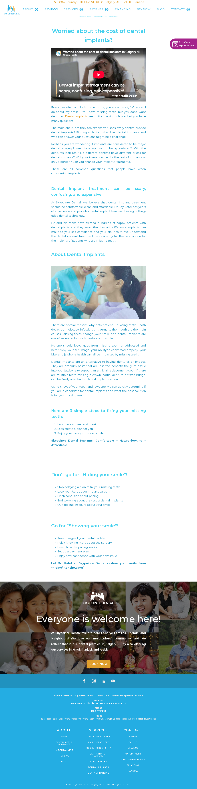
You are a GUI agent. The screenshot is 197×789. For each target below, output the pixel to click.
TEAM (64, 737)
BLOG (161, 9)
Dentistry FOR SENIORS (98, 755)
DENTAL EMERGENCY (98, 737)
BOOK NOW (98, 664)
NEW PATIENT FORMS (133, 760)
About (28, 9)
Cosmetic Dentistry (98, 748)
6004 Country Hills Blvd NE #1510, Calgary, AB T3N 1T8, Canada (101, 2)
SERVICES (71, 9)
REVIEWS (64, 756)
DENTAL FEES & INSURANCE (64, 743)
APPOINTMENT (133, 754)
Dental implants (76, 116)
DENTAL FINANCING (98, 773)
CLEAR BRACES (98, 762)
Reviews (51, 9)
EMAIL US (133, 748)
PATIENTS (96, 9)
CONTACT (178, 9)
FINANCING (133, 765)
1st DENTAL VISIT (64, 750)
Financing (123, 9)
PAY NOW (133, 771)
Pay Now (144, 9)
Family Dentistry (98, 742)
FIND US (133, 737)
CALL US (133, 742)
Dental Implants (98, 767)
